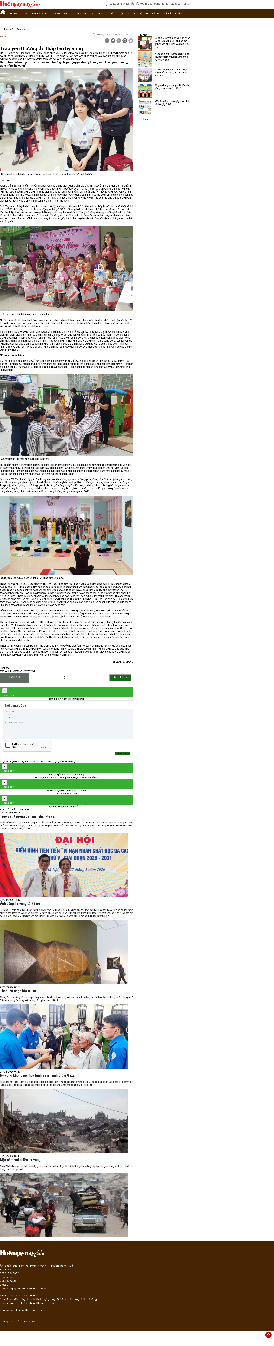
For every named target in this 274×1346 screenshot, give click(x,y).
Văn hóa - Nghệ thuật (84, 13)
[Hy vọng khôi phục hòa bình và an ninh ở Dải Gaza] (64, 1121)
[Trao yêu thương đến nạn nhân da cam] (64, 865)
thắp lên (21, 671)
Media (24, 13)
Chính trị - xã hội (39, 13)
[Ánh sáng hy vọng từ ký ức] (64, 952)
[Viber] (124, 41)
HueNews (186, 4)
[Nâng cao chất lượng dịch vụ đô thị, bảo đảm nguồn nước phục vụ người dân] (145, 59)
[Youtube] (142, 4)
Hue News (55, 13)
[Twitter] (130, 41)
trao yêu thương (8, 671)
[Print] (107, 40)
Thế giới (167, 13)
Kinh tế (67, 13)
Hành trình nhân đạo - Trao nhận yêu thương (30, 62)
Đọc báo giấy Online (170, 4)
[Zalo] (118, 41)
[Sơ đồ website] (132, 4)
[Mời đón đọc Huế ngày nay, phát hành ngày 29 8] (145, 107)
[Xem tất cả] (188, 13)
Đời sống (144, 13)
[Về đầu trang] (268, 1335)
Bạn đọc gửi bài (152, 4)
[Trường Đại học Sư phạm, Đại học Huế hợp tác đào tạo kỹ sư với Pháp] (145, 75)
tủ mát (145, 119)
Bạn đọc (179, 13)
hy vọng (30, 671)
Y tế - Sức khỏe (116, 13)
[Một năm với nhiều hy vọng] (64, 1205)
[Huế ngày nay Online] (20, 6)
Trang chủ (8, 29)
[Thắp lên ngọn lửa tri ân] (64, 1036)
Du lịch (101, 13)
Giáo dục (131, 13)
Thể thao (156, 13)
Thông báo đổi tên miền (17, 1321)
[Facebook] (137, 4)
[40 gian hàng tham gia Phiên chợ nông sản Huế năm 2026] (145, 91)
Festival (14, 13)
